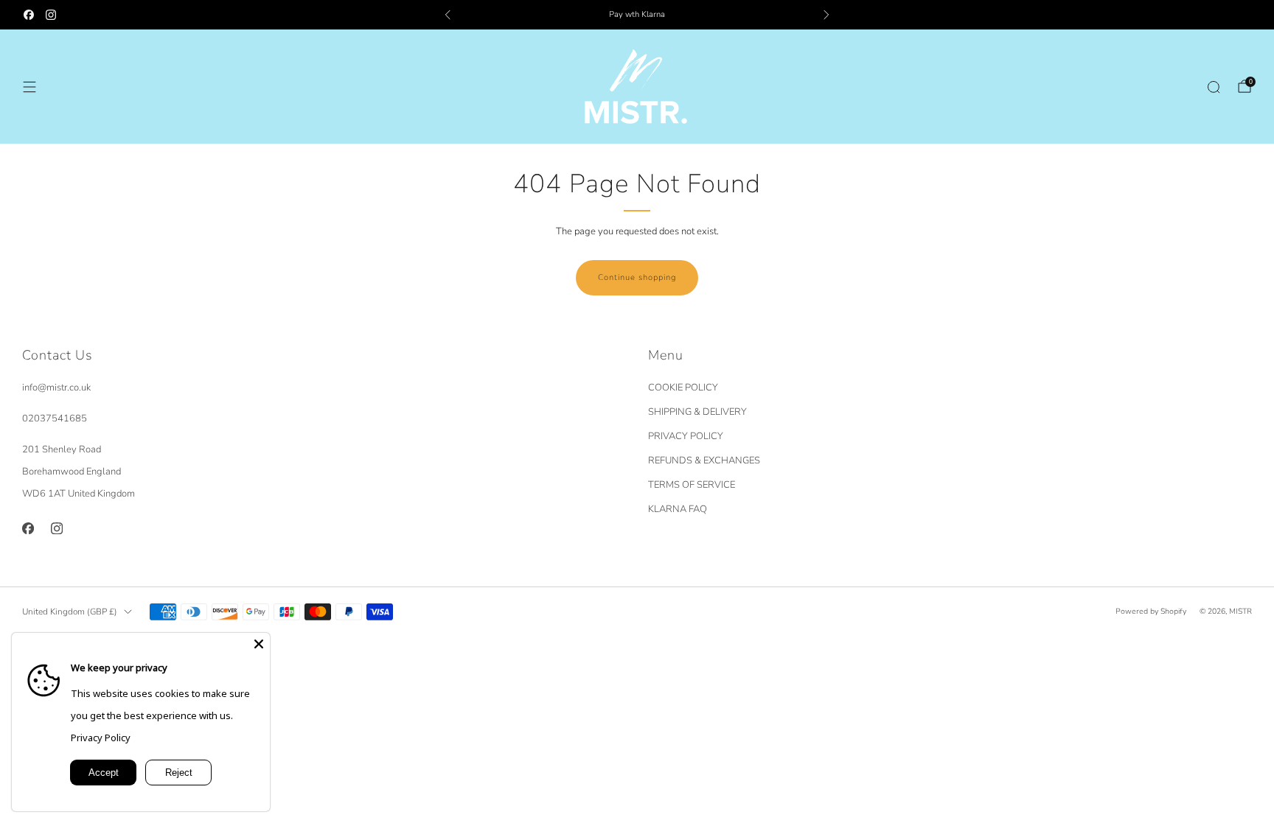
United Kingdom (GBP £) (69, 611)
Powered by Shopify (1150, 611)
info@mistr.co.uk (56, 387)
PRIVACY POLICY (685, 436)
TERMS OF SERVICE (691, 484)
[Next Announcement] (826, 14)
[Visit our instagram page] (51, 15)
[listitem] (637, 14)
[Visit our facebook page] (29, 15)
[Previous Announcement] (447, 14)
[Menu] (29, 87)
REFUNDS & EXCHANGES (704, 460)
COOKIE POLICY (683, 387)
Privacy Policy (100, 737)
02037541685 (54, 418)
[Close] (258, 644)
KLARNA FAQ (677, 509)
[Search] (1213, 87)
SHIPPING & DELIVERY (697, 411)
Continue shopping (637, 277)
